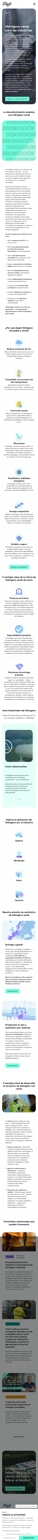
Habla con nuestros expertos (17, 99)
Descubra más (12, 991)
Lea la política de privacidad (10, 1530)
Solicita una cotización (19, 567)
